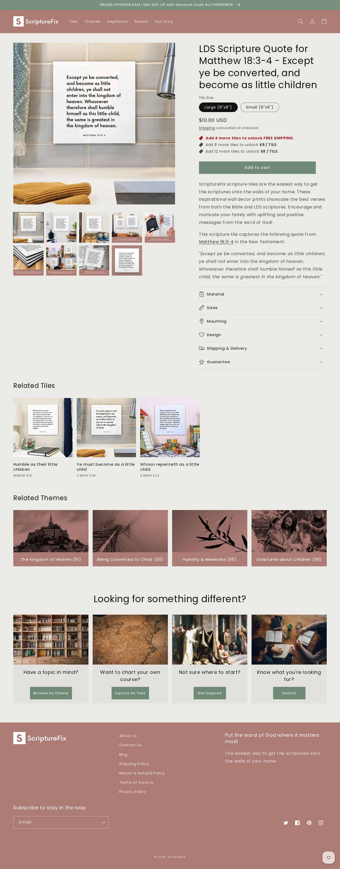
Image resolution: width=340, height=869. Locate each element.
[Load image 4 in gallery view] (127, 227)
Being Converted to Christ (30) (130, 559)
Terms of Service (136, 782)
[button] (324, 21)
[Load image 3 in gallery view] (94, 227)
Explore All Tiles (130, 693)
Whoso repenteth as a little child (169, 467)
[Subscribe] (103, 822)
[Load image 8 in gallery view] (94, 260)
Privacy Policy (132, 791)
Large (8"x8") (218, 107)
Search (289, 693)
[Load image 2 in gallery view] (61, 227)
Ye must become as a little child (106, 467)
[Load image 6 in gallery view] (28, 260)
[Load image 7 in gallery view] (61, 260)
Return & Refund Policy (142, 773)
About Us (128, 735)
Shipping (207, 128)
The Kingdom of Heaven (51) (51, 559)
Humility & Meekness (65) (209, 559)
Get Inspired (210, 693)
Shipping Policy (134, 764)
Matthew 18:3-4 (216, 242)
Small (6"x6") (260, 107)
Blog (123, 754)
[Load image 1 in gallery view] (28, 227)
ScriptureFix (176, 857)
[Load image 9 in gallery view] (127, 260)
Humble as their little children (35, 467)
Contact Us (130, 745)
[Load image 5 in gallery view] (160, 227)
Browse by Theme (51, 693)
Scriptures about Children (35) (289, 559)
